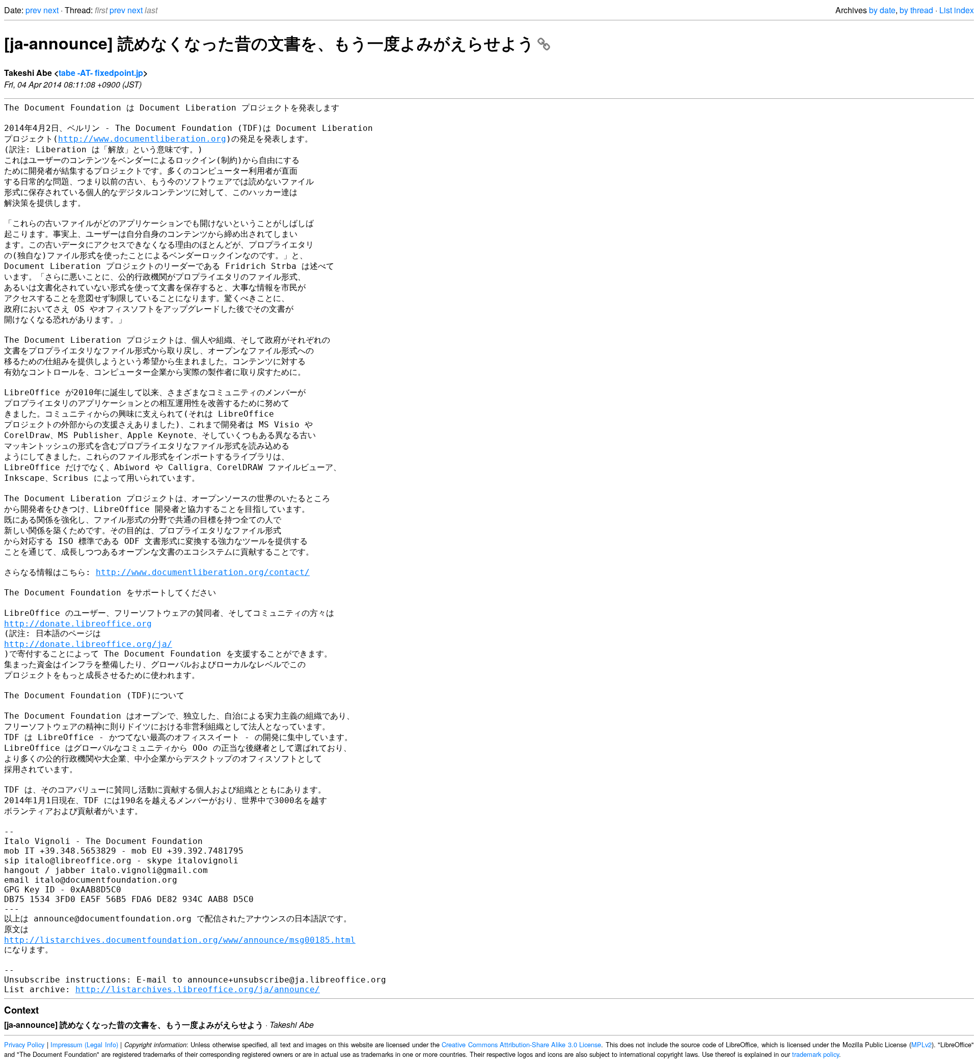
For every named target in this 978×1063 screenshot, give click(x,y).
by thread (916, 10)
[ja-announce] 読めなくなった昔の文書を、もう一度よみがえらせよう (269, 42)
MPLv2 (921, 1044)
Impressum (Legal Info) (84, 1044)
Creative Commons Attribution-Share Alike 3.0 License (521, 1044)
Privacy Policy (24, 1044)
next (51, 10)
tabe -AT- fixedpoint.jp (101, 72)
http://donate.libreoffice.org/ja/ (88, 644)
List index (956, 10)
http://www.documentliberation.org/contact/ (203, 572)
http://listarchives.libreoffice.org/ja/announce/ (197, 989)
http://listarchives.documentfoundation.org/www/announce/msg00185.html (180, 940)
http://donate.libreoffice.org (78, 624)
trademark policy (815, 1054)
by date (882, 10)
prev (33, 10)
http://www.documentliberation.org (142, 139)
